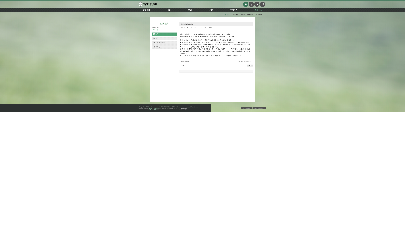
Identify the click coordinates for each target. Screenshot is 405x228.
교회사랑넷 (183, 109)
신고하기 (240, 61)
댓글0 (182, 65)
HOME (154, 28)
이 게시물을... (248, 61)
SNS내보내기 (184, 61)
